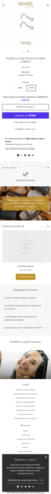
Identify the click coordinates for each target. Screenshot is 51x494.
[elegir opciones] (45, 259)
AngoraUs (25, 67)
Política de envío (25, 414)
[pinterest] (25, 486)
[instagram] (21, 486)
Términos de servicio (25, 398)
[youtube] (29, 486)
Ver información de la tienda (20, 148)
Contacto (25, 443)
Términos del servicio (25, 410)
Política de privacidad (25, 406)
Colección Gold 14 (13, 226)
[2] (27, 376)
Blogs (25, 447)
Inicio (25, 431)
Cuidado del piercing (25, 439)
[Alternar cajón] (3, 5)
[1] (22, 376)
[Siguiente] (28, 51)
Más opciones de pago (25, 122)
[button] (32, 155)
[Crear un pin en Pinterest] (25, 155)
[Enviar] (41, 480)
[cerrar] (45, 457)
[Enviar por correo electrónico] (29, 155)
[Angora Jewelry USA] (25, 5)
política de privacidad (25, 390)
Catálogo (25, 435)
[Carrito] (48, 5)
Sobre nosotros (25, 451)
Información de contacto (25, 418)
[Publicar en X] (22, 155)
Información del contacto (25, 394)
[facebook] (17, 486)
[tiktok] (33, 486)
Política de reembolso (25, 402)
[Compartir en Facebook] (18, 155)
